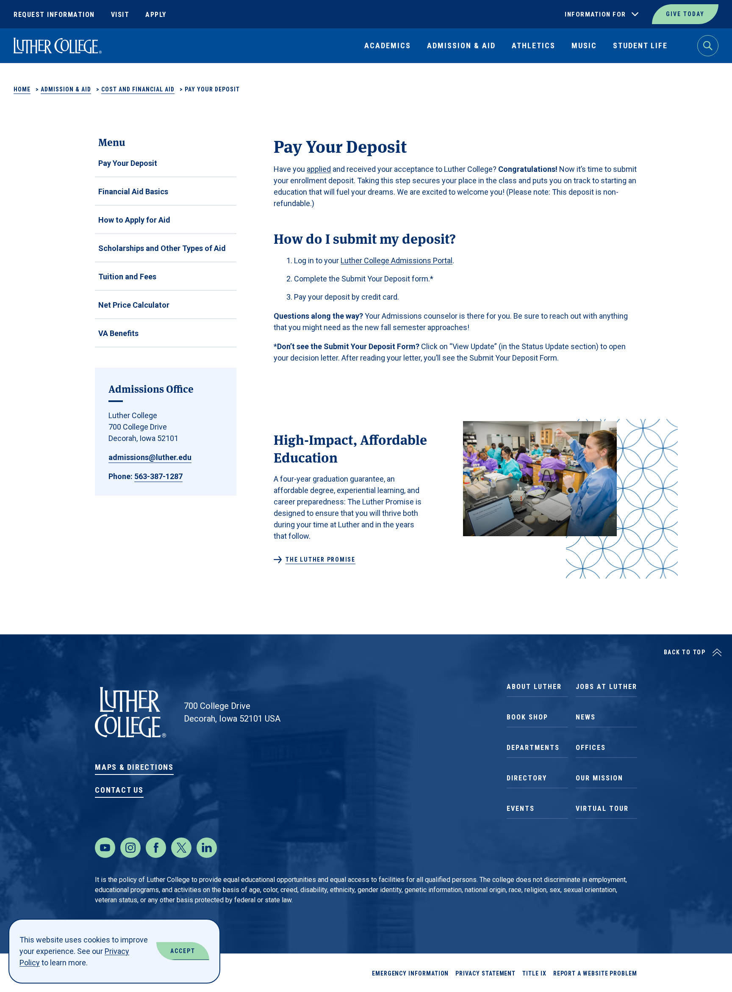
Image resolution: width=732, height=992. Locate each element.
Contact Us (119, 789)
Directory (527, 778)
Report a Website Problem (595, 973)
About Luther (534, 687)
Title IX (534, 973)
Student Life (640, 45)
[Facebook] (156, 848)
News (586, 717)
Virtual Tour (602, 809)
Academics (387, 45)
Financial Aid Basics (133, 191)
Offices (591, 748)
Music (584, 45)
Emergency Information (410, 973)
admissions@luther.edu (149, 457)
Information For (595, 14)
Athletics (533, 45)
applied (319, 169)
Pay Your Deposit (127, 163)
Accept (182, 951)
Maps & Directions (134, 767)
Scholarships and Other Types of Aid (162, 248)
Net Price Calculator (133, 304)
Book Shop (527, 717)
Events (521, 809)
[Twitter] (181, 848)
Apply (155, 15)
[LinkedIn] (207, 848)
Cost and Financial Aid (138, 89)
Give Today (685, 14)
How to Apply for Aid (134, 219)
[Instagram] (130, 848)
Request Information (54, 15)
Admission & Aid (461, 45)
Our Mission (599, 778)
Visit (120, 15)
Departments (533, 748)
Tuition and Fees (127, 276)
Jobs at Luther (606, 687)
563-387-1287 (158, 476)
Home (22, 89)
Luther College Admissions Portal (396, 260)
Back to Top (685, 652)
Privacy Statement (485, 973)
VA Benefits (118, 333)
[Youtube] (105, 848)
